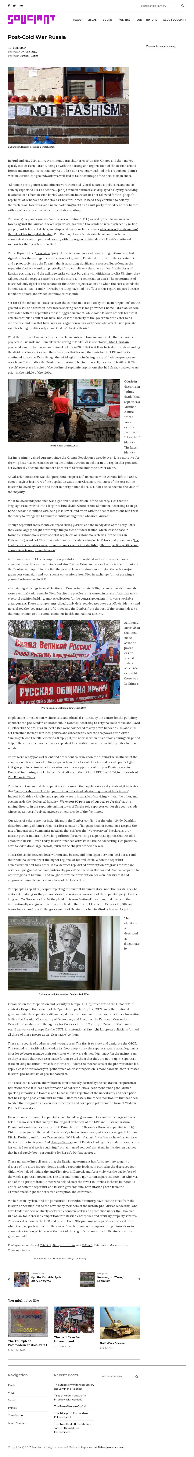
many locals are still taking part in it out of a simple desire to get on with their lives (71, 791)
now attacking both (98, 1187)
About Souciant (174, 19)
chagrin (76, 846)
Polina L (87, 1245)
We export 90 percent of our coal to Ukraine (90, 801)
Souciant (31, 19)
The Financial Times (21, 777)
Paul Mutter (19, 47)
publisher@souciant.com (108, 1447)
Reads (77, 19)
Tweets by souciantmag (161, 46)
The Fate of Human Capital (70, 1406)
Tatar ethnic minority (80, 1201)
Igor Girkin (89, 1176)
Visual (92, 19)
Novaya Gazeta (61, 1142)
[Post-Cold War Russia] (64, 410)
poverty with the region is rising (72, 239)
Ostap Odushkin (118, 342)
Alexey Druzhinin (63, 1245)
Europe (24, 55)
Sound (107, 19)
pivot (19, 263)
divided (43, 294)
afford (66, 268)
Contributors (146, 19)
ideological (43, 253)
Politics (124, 19)
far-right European (100, 1029)
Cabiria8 (45, 1245)
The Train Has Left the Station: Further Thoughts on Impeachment (72, 1427)
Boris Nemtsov (82, 170)
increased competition (43, 1216)
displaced (117, 224)
